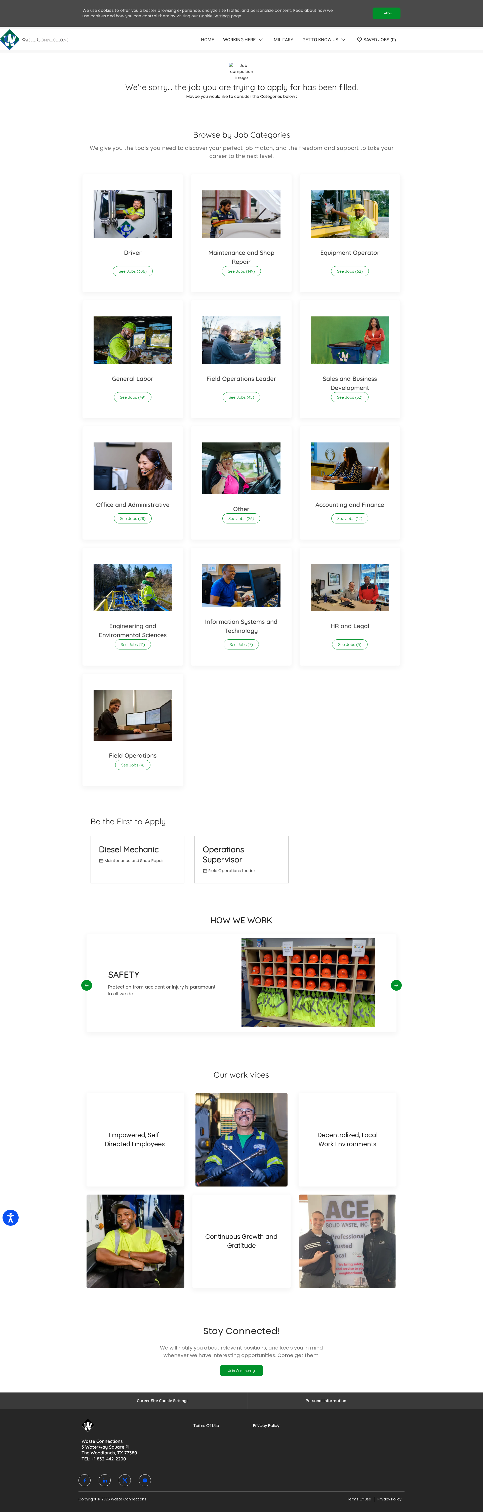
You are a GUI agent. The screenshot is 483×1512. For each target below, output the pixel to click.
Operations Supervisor (223, 854)
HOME (207, 39)
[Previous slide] (86, 985)
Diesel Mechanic (129, 849)
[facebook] (84, 1480)
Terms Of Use (206, 1425)
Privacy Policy (266, 1425)
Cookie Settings (214, 16)
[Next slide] (396, 985)
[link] (241, 1370)
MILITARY (283, 39)
